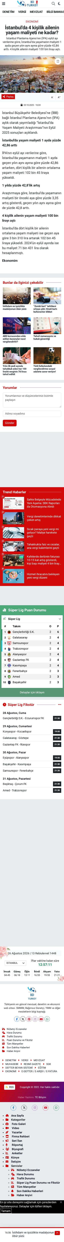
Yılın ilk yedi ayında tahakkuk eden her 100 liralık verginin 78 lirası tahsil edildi (15, 370)
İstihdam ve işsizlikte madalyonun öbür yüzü (14, 307)
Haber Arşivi (13, 1051)
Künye (15, 1157)
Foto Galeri (18, 1124)
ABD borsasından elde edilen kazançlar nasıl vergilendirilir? (14, 339)
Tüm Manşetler (15, 1043)
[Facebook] (17, 1019)
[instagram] (35, 1108)
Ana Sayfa (17, 1115)
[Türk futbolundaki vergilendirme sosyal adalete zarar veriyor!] (47, 355)
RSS (11, 1087)
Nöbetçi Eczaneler (17, 1029)
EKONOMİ (32, 21)
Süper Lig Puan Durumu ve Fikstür (38, 1182)
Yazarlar (16, 1132)
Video (15, 1128)
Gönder (9, 423)
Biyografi (17, 1149)
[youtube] (45, 1108)
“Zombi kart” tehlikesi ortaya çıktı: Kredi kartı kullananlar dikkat (45, 309)
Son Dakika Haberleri (18, 1047)
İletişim (16, 1161)
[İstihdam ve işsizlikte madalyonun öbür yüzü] (17, 295)
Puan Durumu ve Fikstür (20, 1040)
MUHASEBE (12, 1064)
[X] (23, 1019)
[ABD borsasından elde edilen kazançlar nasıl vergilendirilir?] (17, 325)
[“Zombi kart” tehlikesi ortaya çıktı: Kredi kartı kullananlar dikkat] (47, 295)
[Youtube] (41, 1019)
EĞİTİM (42, 1067)
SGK (48, 1064)
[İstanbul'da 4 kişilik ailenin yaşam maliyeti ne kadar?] (32, 74)
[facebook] (13, 1108)
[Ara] (53, 4)
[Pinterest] (29, 1019)
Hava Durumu (14, 1032)
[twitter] (24, 1108)
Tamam (6, 1211)
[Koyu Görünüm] (59, 4)
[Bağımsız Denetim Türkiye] (27, 3)
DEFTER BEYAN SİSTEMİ (19, 1067)
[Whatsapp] (47, 1019)
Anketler (16, 1153)
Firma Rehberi (20, 1136)
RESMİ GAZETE (32, 1064)
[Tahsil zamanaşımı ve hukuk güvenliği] (47, 325)
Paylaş (10, 96)
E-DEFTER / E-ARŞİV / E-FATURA (39, 1071)
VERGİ (22, 11)
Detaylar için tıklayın (32, 692)
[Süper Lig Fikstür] (59, 704)
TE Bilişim (40, 1097)
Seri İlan (16, 1140)
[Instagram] (35, 1019)
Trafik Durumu (14, 1036)
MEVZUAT (36, 11)
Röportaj (17, 1144)
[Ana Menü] (3, 3)
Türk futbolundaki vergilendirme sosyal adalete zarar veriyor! (44, 369)
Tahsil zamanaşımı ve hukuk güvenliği (44, 337)
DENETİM (8, 11)
